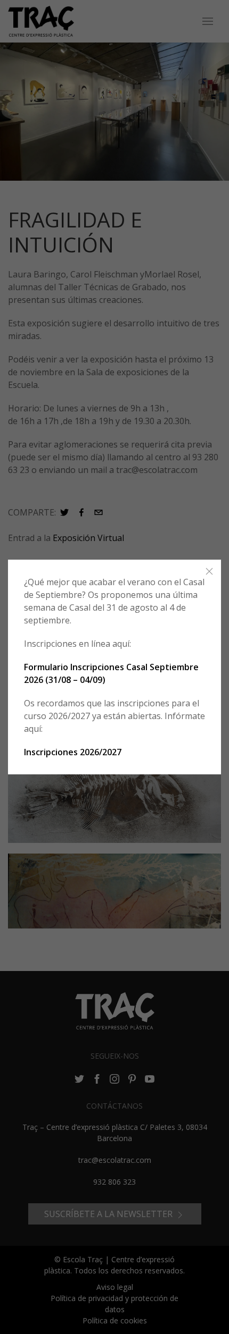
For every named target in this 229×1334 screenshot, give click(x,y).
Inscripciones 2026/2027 (72, 752)
